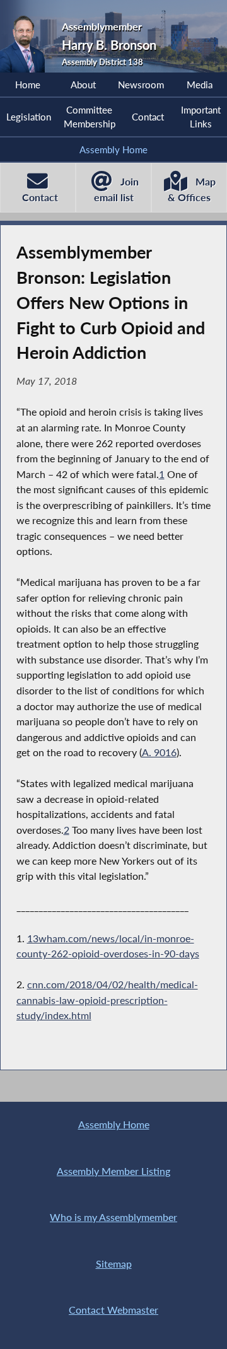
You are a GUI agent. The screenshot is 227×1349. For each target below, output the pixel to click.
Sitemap (114, 1264)
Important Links (201, 116)
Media (199, 84)
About (83, 84)
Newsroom (141, 84)
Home (27, 84)
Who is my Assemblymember (113, 1217)
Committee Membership (89, 116)
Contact (148, 116)
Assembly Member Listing (113, 1171)
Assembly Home (113, 149)
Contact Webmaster (113, 1310)
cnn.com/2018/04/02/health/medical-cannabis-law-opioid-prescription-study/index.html (107, 999)
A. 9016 (159, 752)
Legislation (28, 116)
